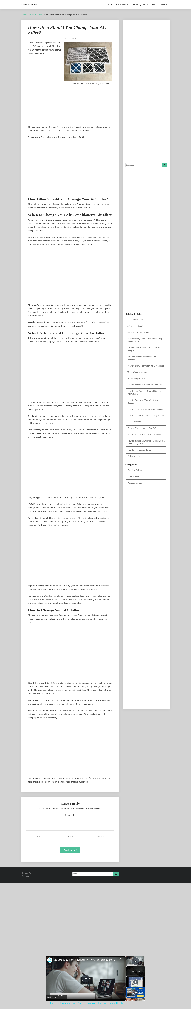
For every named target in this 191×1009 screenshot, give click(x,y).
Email (70, 836)
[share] (120, 958)
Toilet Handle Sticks (135, 422)
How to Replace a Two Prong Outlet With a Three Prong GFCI (146, 442)
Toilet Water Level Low (137, 372)
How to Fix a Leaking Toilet (139, 450)
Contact (25, 876)
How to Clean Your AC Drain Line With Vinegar (143, 349)
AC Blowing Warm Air (136, 379)
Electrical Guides (160, 5)
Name (39, 836)
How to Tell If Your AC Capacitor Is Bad (144, 435)
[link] (49, 960)
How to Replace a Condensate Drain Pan (144, 385)
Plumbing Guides (140, 5)
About (109, 5)
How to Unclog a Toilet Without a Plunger (145, 409)
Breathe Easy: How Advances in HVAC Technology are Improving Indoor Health (85, 959)
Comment (70, 815)
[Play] (135, 982)
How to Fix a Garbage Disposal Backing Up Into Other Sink (145, 392)
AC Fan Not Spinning (136, 326)
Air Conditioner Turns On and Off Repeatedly (141, 358)
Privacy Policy (27, 873)
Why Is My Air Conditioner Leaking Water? (145, 416)
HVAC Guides (122, 5)
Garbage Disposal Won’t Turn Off (141, 428)
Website (101, 836)
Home (24, 15)
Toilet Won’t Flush (135, 320)
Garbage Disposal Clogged (138, 332)
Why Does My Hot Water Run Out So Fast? (146, 366)
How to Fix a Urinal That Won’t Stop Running (142, 401)
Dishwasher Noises (135, 456)
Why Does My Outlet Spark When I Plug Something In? (144, 340)
